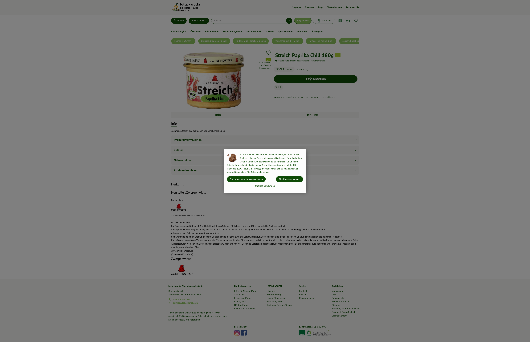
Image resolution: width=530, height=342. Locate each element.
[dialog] (265, 171)
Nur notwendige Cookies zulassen (246, 179)
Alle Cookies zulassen (289, 179)
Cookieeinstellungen (265, 186)
